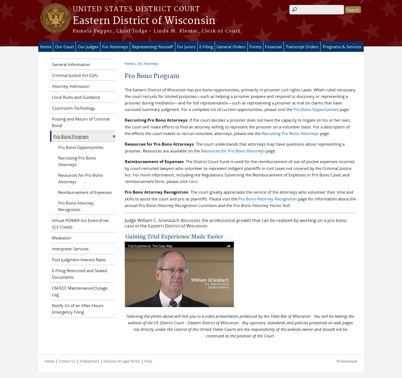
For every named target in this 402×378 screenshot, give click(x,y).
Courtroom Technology (73, 108)
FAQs (148, 361)
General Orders (231, 46)
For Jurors (186, 46)
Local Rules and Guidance (76, 97)
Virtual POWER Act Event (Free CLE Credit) (80, 224)
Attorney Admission (70, 86)
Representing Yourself (152, 46)
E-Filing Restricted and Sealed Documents (79, 274)
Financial (273, 46)
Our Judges (88, 46)
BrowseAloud (347, 361)
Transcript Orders (302, 46)
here (193, 181)
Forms (255, 46)
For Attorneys (115, 46)
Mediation (61, 238)
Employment (89, 361)
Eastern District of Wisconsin (144, 21)
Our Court (64, 46)
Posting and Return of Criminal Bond (81, 122)
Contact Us (67, 361)
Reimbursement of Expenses (85, 192)
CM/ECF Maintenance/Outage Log (79, 291)
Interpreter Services (70, 248)
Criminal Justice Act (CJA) (75, 75)
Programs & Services (342, 46)
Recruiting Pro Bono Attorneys (290, 133)
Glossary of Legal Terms (121, 361)
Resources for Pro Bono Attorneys (233, 151)
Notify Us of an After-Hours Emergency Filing (77, 309)
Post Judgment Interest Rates (79, 259)
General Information (71, 64)
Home (45, 46)
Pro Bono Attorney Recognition (267, 199)
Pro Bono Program (71, 136)
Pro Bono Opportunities (316, 109)
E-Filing (206, 46)
